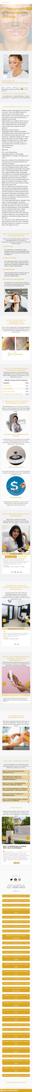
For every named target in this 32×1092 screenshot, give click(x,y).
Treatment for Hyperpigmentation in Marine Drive (16, 973)
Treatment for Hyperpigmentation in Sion (16, 979)
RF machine (6, 638)
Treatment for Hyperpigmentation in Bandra (16, 1025)
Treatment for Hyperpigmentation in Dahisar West (16, 1069)
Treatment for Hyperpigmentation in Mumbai (16, 900)
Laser (12, 566)
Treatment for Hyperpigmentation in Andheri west (16, 911)
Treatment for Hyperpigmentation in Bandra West (16, 1019)
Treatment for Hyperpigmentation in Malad (16, 943)
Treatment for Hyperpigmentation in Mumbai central (16, 1050)
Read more (16, 863)
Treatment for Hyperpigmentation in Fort (16, 952)
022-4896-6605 (16, 887)
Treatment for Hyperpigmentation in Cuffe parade (16, 958)
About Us (16, 891)
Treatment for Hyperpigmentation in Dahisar (16, 1075)
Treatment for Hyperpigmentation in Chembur (16, 931)
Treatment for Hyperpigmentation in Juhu (16, 947)
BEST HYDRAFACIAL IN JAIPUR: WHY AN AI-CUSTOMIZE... (14, 847)
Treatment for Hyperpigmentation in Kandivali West (16, 1043)
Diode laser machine (14, 638)
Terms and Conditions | (12, 1088)
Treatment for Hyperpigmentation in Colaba (16, 905)
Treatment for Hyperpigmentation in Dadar (16, 926)
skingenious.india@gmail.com (16, 885)
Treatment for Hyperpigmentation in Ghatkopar (16, 937)
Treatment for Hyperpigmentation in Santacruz (16, 1029)
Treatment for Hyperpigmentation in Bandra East (16, 1011)
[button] (30, 2)
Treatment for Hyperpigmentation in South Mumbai (16, 1004)
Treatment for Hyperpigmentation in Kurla (16, 917)
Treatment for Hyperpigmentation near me (16, 896)
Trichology (22, 566)
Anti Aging (16, 566)
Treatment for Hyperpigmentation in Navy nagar (16, 965)
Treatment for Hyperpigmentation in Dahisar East (16, 1062)
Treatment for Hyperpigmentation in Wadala (16, 983)
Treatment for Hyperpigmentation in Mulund (16, 1056)
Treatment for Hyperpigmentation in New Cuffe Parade (16, 989)
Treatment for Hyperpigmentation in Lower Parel (16, 997)
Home (3, 87)
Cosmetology (6, 566)
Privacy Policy (23, 1088)
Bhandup (15, 87)
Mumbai (9, 87)
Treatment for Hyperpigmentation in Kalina (16, 922)
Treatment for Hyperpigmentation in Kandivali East (16, 1035)
